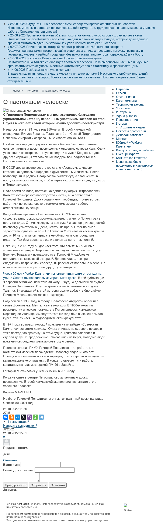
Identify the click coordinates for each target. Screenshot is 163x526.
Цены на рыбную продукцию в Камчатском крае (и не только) (134, 165)
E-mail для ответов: (18, 470)
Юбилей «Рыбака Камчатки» (129, 144)
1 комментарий (18, 421)
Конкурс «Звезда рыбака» (135, 150)
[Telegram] (41, 417)
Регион (121, 92)
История (122, 123)
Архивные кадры (132, 127)
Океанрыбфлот (127, 154)
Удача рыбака (126, 115)
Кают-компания (127, 100)
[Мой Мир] (17, 417)
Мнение (121, 138)
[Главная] (7, 90)
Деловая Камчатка (129, 134)
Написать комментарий (20, 425)
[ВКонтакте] (5, 417)
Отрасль (122, 89)
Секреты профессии (131, 131)
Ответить (10, 460)
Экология (123, 108)
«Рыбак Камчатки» (18, 504)
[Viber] (29, 417)
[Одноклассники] (11, 417)
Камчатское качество (131, 157)
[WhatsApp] (35, 417)
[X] (23, 417)
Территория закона (129, 104)
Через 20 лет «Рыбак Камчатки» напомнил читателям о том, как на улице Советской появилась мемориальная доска (52, 275)
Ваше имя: (11, 464)
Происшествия (127, 119)
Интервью (123, 112)
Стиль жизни (125, 96)
